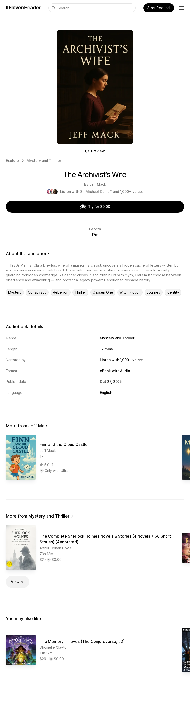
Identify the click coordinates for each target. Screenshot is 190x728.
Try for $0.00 (99, 206)
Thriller (80, 292)
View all (17, 582)
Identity (173, 292)
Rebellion (60, 292)
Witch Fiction (130, 292)
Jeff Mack (97, 184)
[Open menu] (181, 8)
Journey (153, 292)
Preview (98, 151)
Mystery (15, 292)
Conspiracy (37, 292)
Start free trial (158, 8)
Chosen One (103, 292)
